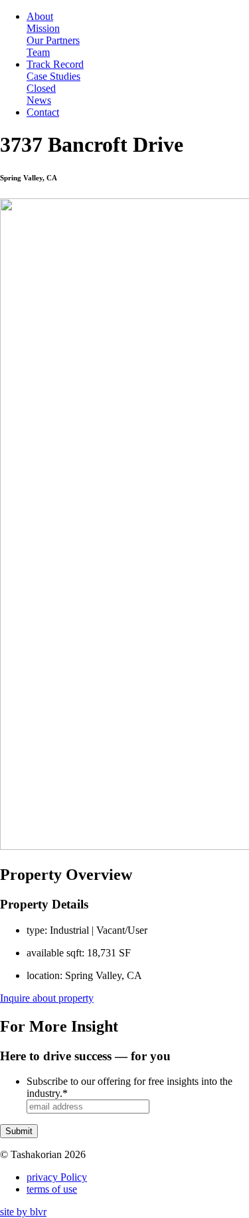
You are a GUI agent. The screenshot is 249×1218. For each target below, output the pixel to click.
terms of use (52, 1189)
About (40, 16)
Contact (43, 112)
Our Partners (53, 40)
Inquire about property (47, 998)
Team (38, 52)
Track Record (55, 64)
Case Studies (53, 76)
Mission (43, 28)
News (39, 100)
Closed (41, 88)
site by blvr (23, 1211)
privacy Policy (57, 1177)
